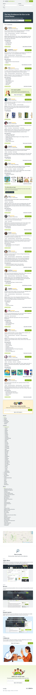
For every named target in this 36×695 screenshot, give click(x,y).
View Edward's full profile (27, 160)
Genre (4, 7)
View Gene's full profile (28, 353)
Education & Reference (8, 499)
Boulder (6, 432)
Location (19, 3)
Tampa (6, 468)
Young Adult (6, 525)
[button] (4, 532)
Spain (5, 480)
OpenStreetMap (28, 542)
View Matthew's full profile (27, 285)
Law (5, 507)
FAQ (3, 690)
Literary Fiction (7, 508)
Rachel (9, 232)
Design (5, 419)
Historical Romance (7, 503)
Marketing (6, 420)
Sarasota (6, 465)
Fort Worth (7, 443)
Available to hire (7, 46)
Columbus (6, 439)
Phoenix (6, 457)
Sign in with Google (13, 20)
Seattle (6, 466)
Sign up (31, 1)
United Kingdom (7, 472)
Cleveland (6, 437)
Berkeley (6, 430)
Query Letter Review (26, 73)
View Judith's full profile (27, 376)
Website (5, 423)
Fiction (5, 501)
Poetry (5, 513)
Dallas (6, 440)
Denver (6, 441)
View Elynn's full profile (27, 183)
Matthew (10, 270)
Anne (9, 379)
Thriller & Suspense (7, 522)
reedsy (10, 1)
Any (5, 487)
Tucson (6, 469)
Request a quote (28, 28)
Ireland (5, 476)
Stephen (10, 288)
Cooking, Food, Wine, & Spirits (9, 494)
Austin (6, 429)
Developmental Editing (11, 33)
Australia (5, 474)
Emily (9, 251)
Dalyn (9, 196)
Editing (5, 418)
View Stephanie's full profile (27, 64)
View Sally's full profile (28, 326)
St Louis (6, 467)
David (9, 99)
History (5, 504)
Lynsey (9, 122)
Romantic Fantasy (7, 517)
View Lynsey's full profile (27, 143)
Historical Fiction (7, 502)
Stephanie (10, 49)
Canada (5, 473)
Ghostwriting (6, 421)
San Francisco (7, 464)
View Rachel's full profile (27, 247)
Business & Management (8, 490)
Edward (10, 146)
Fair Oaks (6, 442)
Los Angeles (7, 448)
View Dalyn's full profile (27, 212)
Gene (9, 329)
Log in (27, 1)
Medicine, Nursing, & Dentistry (9, 509)
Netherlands (6, 484)
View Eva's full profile (28, 229)
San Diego (6, 463)
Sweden (5, 481)
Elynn (9, 163)
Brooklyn (6, 433)
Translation (6, 422)
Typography (14, 104)
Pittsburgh (7, 458)
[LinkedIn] (29, 688)
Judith (9, 356)
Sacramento (7, 460)
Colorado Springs (8, 438)
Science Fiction (7, 519)
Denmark (5, 483)
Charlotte (6, 434)
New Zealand (6, 475)
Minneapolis (7, 450)
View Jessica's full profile (27, 46)
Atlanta (6, 428)
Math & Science (7, 518)
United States (6, 426)
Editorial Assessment (24, 33)
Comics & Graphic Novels (8, 493)
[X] (26, 688)
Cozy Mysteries (6, 495)
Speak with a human (10, 192)
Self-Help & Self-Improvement (9, 520)
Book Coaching (7, 295)
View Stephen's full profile (27, 307)
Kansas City (7, 447)
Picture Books (6, 512)
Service (4, 3)
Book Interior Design (20, 104)
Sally (9, 310)
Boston (6, 431)
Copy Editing (17, 33)
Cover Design (10, 104)
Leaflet (24, 542)
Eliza (9, 67)
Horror (5, 505)
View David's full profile (27, 119)
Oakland (6, 454)
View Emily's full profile (27, 267)
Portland (6, 459)
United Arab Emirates (8, 477)
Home (5, 24)
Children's (6, 491)
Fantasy (5, 500)
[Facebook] (31, 688)
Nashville (6, 451)
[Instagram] (28, 688)
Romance (5, 516)
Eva (9, 215)
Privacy (9, 690)
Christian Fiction (7, 492)
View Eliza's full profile (28, 86)
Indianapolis (7, 446)
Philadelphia (7, 456)
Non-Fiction (6, 511)
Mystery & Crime (7, 496)
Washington (7, 471)
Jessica (10, 27)
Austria (5, 482)
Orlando (6, 455)
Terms (6, 690)
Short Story (6, 521)
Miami (6, 449)
